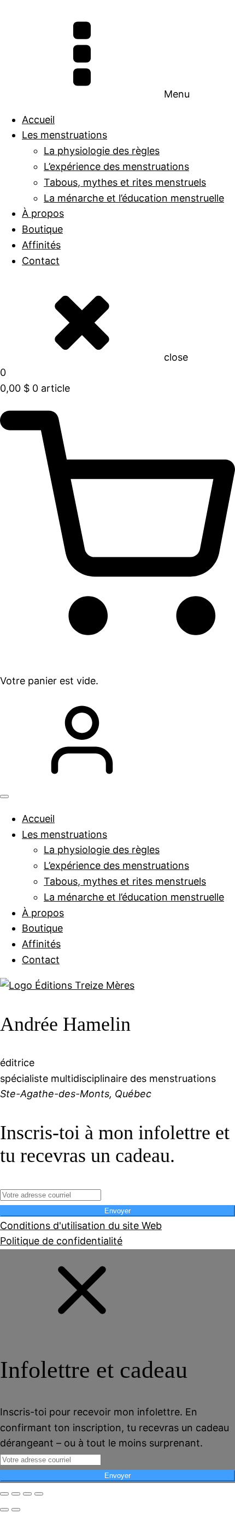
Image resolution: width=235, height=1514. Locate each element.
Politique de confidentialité (61, 1241)
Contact (41, 260)
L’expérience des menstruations (116, 166)
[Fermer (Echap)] (38, 1493)
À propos (43, 213)
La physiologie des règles (102, 150)
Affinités (41, 245)
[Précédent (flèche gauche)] (4, 1509)
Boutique (42, 229)
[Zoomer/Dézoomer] (4, 1493)
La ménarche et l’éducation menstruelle (134, 198)
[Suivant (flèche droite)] (15, 1509)
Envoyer (117, 1211)
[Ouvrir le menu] (4, 796)
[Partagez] (27, 1493)
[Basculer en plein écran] (15, 1493)
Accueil (38, 119)
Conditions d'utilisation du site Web (81, 1225)
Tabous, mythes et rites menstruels (125, 182)
